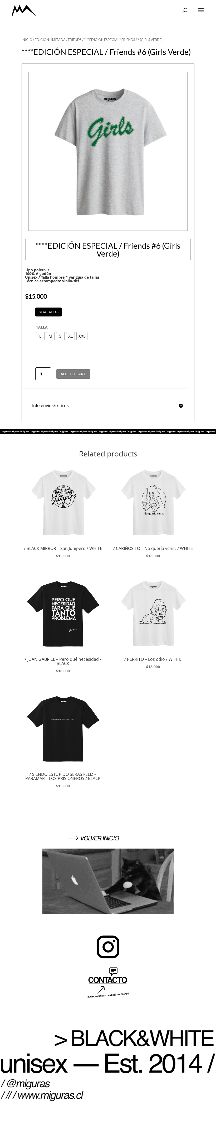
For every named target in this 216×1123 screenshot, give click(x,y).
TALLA (42, 327)
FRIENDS (75, 40)
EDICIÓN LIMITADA (50, 40)
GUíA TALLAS (48, 312)
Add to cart (73, 374)
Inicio (27, 40)
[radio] (40, 336)
